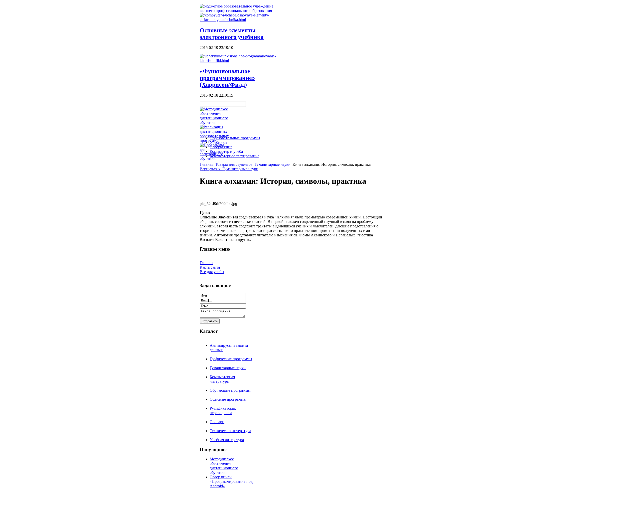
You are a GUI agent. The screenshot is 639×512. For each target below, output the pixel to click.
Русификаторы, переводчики (223, 410)
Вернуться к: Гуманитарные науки (229, 169)
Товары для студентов (234, 164)
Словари (217, 422)
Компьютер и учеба (226, 151)
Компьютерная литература (222, 379)
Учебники (218, 142)
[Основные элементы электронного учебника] (240, 19)
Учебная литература (227, 440)
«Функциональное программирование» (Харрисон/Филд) (227, 78)
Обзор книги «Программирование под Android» (231, 481)
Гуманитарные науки (273, 164)
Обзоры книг (221, 147)
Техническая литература (230, 431)
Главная (206, 164)
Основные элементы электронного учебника (232, 33)
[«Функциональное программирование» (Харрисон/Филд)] (240, 60)
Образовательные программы (235, 138)
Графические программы (231, 359)
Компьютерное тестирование (234, 156)
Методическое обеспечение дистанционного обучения (224, 466)
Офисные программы (228, 399)
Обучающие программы (230, 390)
